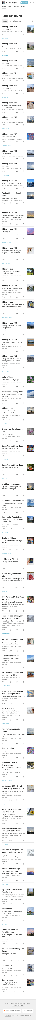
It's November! (8, 708)
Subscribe (24, 3)
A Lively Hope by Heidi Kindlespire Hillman (9, 984)
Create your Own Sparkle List (12, 430)
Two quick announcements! (11, 751)
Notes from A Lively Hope (12, 392)
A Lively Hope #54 (9, 27)
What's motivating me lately (11, 183)
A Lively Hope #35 (9, 340)
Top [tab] (10, 21)
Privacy (22, 1004)
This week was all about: (10, 449)
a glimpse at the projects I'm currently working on (11, 488)
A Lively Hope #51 (9, 73)
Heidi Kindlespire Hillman (15, 31)
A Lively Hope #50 (9, 86)
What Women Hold (8, 137)
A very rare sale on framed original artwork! (11, 273)
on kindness (7, 909)
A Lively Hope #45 (9, 164)
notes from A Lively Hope (10, 380)
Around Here (6, 63)
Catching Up (6, 232)
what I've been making (11, 484)
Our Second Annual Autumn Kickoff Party (11, 769)
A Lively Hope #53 (9, 44)
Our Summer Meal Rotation (13, 501)
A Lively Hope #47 (9, 134)
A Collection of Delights (12, 869)
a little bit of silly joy (10, 656)
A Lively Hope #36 (9, 323)
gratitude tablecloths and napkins (13, 696)
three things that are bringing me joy (13, 735)
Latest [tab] (5, 21)
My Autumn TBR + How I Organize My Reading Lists (13, 787)
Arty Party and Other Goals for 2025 (13, 598)
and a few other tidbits (9, 675)
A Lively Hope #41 (9, 229)
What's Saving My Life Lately (11, 730)
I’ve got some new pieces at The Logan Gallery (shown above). (13, 216)
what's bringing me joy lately (11, 575)
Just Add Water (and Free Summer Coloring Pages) (12, 851)
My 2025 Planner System (12, 639)
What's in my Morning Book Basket (13, 950)
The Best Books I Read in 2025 (12, 194)
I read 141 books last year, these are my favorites (12, 617)
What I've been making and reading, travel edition (11, 412)
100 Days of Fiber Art (10, 559)
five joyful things (9, 538)
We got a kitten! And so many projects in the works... (12, 289)
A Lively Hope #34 (9, 356)
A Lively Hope (7, 269)
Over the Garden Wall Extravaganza (11, 764)
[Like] (3, 334)
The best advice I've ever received (13, 833)
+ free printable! (7, 434)
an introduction (7, 968)
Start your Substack (13, 1011)
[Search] (32, 21)
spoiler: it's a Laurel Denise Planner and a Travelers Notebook (11, 643)
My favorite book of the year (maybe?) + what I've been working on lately (11, 252)
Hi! (3, 46)
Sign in (32, 3)
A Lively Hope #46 (9, 151)
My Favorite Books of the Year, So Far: (12, 891)
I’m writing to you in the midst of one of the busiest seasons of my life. (13, 896)
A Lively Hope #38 (9, 285)
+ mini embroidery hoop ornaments (10, 659)
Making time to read (9, 954)
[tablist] (12, 21)
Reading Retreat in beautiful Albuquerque (11, 327)
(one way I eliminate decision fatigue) (12, 504)
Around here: (6, 154)
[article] (18, 30)
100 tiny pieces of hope (10, 562)
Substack (8, 1016)
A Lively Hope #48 (9, 117)
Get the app (28, 1011)
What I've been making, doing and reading (12, 395)
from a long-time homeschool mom (12, 936)
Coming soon (7, 980)
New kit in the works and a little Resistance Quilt (12, 106)
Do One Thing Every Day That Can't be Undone (12, 829)
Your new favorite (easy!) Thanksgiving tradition (10, 712)
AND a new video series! (10, 198)
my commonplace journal (12, 672)
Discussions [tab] (17, 21)
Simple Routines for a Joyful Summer (11, 931)
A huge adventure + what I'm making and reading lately (12, 360)
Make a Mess (7, 377)
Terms (28, 1004)
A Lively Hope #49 (9, 103)
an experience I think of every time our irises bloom (12, 912)
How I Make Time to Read (12, 517)
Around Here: (6, 29)
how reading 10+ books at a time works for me (13, 521)
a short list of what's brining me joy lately (12, 542)
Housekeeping (8, 748)
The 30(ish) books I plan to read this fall (13, 792)
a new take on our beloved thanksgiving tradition (12, 692)
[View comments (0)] (10, 34)
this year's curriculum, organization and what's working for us (13, 815)
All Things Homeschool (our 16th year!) (11, 810)
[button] (3, 6)
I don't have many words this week (12, 343)
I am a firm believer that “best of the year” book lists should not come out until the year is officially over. (13, 622)
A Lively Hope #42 (9, 212)
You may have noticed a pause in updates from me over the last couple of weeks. (13, 580)
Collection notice (18, 1006)
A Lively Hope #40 (9, 248)
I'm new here (7, 966)
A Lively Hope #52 (9, 61)
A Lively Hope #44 (9, 181)
